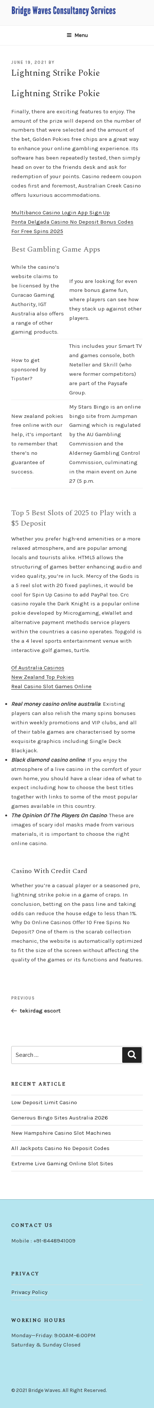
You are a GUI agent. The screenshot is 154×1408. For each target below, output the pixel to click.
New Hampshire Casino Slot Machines (61, 1133)
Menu (81, 35)
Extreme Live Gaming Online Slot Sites (62, 1163)
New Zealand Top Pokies (42, 677)
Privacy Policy (29, 1292)
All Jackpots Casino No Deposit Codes (60, 1148)
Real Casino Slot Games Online (51, 686)
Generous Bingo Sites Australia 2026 (59, 1117)
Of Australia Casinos (37, 667)
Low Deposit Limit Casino (44, 1102)
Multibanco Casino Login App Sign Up (60, 212)
